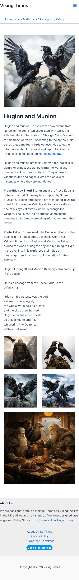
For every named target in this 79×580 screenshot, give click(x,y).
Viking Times (14, 5)
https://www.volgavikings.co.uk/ (52, 520)
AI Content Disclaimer (40, 541)
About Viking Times (39, 531)
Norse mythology (50, 154)
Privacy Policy (40, 536)
